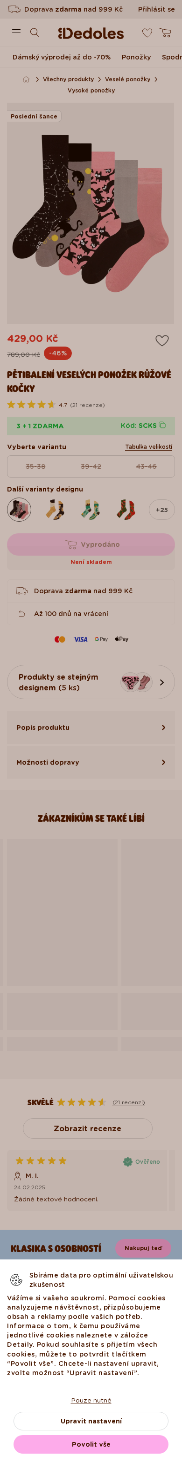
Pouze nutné (91, 1400)
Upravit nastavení (91, 1421)
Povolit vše (91, 1444)
